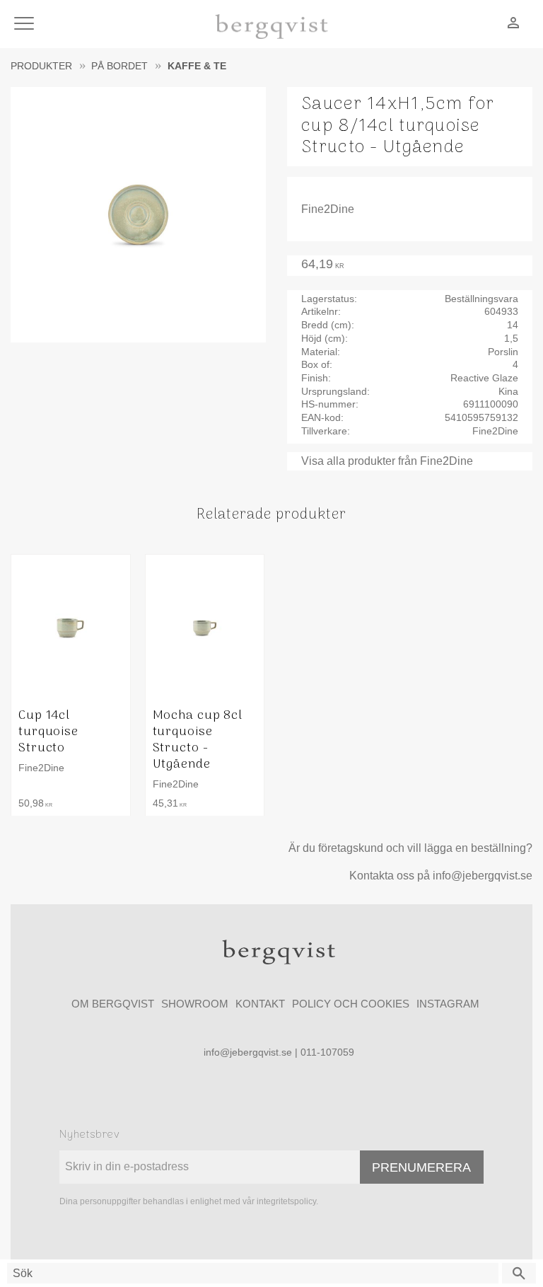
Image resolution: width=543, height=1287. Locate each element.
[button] (26, 24)
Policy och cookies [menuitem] (350, 1004)
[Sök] (519, 1273)
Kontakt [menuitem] (260, 1004)
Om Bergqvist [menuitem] (112, 1004)
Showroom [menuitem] (194, 1004)
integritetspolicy (286, 1201)
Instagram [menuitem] (447, 1004)
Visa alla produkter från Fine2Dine (387, 461)
